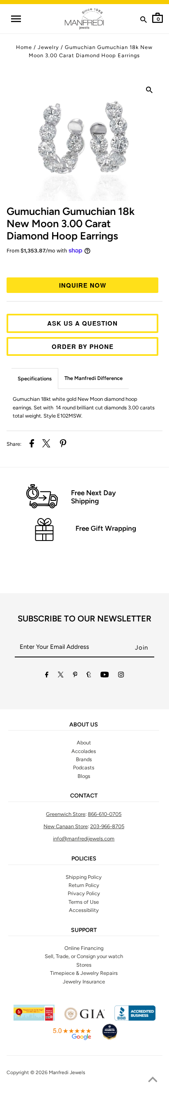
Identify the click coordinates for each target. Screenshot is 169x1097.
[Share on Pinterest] (63, 444)
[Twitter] (61, 676)
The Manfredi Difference (93, 378)
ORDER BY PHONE (83, 346)
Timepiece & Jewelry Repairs (84, 973)
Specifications (35, 378)
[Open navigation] (16, 19)
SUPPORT (84, 930)
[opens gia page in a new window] (84, 1019)
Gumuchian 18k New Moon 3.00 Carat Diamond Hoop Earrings (71, 223)
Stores (83, 965)
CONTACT (84, 796)
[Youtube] (104, 676)
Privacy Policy (84, 893)
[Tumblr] (89, 676)
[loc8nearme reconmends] (109, 1039)
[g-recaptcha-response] (84, 1092)
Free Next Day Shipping (93, 497)
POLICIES (83, 859)
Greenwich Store (65, 814)
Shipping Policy (84, 877)
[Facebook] (46, 676)
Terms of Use (84, 902)
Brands (84, 759)
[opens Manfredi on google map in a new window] (71, 1039)
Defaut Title (84, 265)
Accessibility (84, 910)
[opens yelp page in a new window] (34, 1019)
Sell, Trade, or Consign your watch (84, 956)
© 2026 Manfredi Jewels (57, 1072)
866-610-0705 (104, 814)
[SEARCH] (143, 21)
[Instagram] (121, 676)
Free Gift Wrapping (105, 528)
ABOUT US (83, 725)
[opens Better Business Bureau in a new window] (135, 1019)
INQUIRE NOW (82, 285)
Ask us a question (82, 323)
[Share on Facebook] (32, 444)
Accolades (83, 751)
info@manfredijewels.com (83, 839)
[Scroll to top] (152, 1080)
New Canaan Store (65, 826)
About (84, 743)
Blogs (84, 776)
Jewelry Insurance (84, 982)
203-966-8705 (107, 826)
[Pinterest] (75, 676)
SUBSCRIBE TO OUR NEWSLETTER (84, 618)
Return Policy (84, 885)
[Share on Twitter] (46, 444)
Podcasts (83, 767)
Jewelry (48, 47)
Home (24, 47)
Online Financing (83, 948)
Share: (14, 444)
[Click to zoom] (149, 92)
